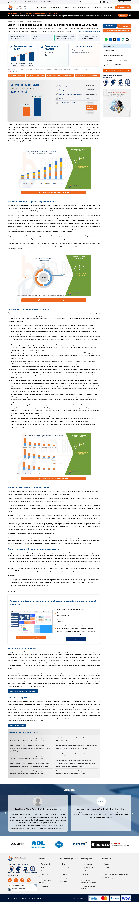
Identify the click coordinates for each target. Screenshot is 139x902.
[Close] (103, 428)
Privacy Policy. (89, 464)
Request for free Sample (69, 471)
